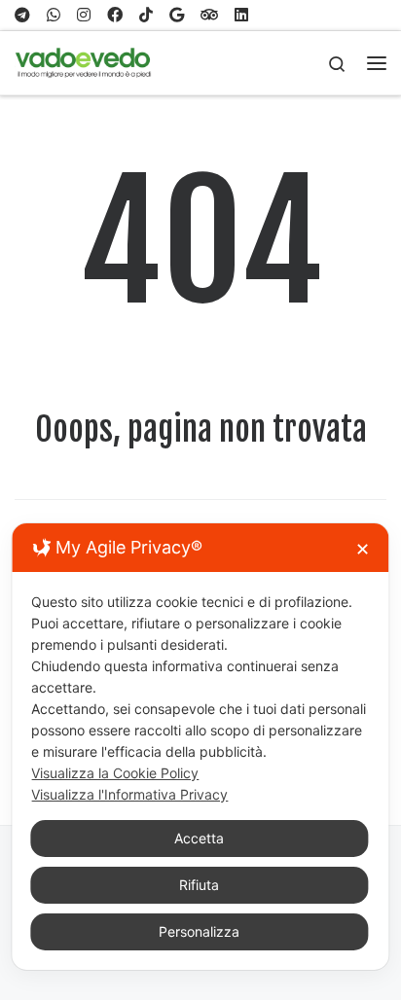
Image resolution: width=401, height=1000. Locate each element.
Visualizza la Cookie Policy (115, 773)
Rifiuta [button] (199, 884)
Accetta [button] (199, 838)
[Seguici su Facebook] (115, 15)
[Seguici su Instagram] (84, 15)
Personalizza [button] (199, 931)
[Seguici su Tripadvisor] (209, 15)
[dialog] (200, 746)
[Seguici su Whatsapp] (53, 15)
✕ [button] (362, 549)
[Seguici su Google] (176, 15)
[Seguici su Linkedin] (241, 15)
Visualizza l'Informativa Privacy (129, 794)
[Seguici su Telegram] (22, 15)
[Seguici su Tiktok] (146, 15)
